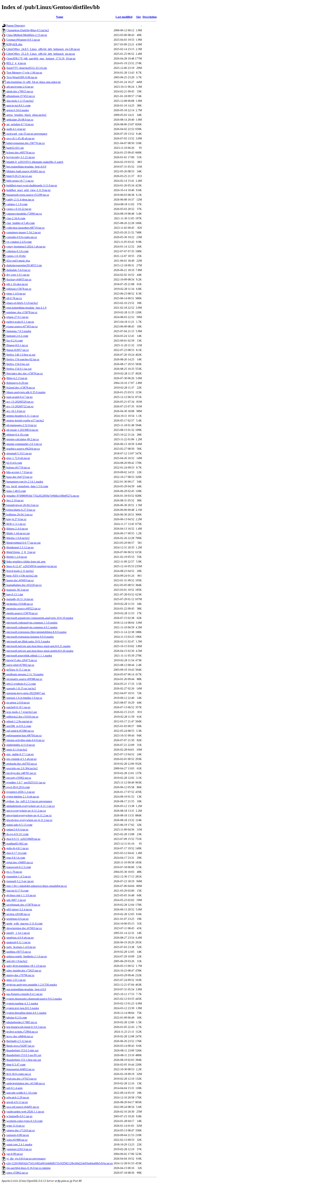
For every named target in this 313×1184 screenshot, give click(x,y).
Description (150, 16)
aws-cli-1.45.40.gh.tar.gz (20, 138)
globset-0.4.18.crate (17, 434)
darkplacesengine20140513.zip (24, 265)
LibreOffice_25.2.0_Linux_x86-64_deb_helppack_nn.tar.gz (40, 53)
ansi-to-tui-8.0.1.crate (18, 105)
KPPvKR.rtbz (14, 44)
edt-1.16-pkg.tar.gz (17, 284)
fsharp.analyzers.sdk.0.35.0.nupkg (25, 392)
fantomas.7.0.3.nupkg (18, 331)
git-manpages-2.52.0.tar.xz (21, 425)
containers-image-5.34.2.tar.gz (23, 232)
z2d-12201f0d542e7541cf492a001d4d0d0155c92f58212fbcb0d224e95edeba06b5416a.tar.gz (59, 1163)
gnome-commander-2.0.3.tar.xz (24, 444)
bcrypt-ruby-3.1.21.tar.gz (20, 157)
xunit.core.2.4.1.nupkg (19, 1144)
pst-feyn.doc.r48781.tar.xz (21, 773)
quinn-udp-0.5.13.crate (19, 824)
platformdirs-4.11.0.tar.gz (20, 744)
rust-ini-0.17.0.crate (17, 890)
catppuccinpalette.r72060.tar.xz (24, 213)
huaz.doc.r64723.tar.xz (19, 476)
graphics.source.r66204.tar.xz (23, 448)
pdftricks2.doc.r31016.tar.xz (22, 716)
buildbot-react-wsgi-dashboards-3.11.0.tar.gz (31, 185)
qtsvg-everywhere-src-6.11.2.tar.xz (26, 810)
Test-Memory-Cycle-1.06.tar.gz (24, 72)
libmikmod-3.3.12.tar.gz (20, 547)
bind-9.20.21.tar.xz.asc (19, 176)
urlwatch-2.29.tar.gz (17, 1097)
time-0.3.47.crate (16, 1064)
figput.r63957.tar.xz (17, 350)
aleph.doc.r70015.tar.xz (19, 91)
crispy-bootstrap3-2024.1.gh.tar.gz (25, 246)
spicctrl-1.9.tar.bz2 (16, 961)
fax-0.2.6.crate (14, 340)
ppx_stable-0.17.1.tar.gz (20, 754)
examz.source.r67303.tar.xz (22, 326)
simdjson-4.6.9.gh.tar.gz (20, 937)
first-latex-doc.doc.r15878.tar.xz (24, 373)
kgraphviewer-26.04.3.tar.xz (22, 505)
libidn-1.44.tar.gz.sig (18, 533)
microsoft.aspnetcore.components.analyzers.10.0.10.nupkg (39, 617)
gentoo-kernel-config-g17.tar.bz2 (25, 420)
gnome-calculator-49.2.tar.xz (22, 439)
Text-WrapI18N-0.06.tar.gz (21, 77)
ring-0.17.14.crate (16, 853)
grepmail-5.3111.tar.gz (19, 453)
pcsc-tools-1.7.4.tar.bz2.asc (21, 712)
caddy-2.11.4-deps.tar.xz (20, 199)
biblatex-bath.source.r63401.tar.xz (25, 171)
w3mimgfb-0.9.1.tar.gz (19, 1116)
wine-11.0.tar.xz (15, 1125)
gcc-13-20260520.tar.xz (20, 401)
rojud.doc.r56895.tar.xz (19, 862)
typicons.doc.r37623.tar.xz (21, 1078)
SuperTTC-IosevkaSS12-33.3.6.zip (26, 67)
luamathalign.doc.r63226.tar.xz (24, 585)
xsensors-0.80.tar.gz (17, 1135)
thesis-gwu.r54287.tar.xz (20, 1045)
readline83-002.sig (17, 843)
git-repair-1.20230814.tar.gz (22, 429)
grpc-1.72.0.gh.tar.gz (18, 458)
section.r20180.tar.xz (18, 914)
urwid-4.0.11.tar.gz (17, 1102)
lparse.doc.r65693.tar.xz (20, 580)
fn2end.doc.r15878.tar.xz (20, 387)
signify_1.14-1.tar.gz (18, 932)
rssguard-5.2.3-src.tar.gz (20, 881)
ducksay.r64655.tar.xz (18, 279)
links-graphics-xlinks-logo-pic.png (25, 561)
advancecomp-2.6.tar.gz (20, 86)
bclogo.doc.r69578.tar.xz (20, 152)
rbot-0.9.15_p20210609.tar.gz (23, 838)
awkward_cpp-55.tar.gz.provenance (26, 133)
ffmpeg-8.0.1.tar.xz (17, 345)
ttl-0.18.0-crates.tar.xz (18, 1074)
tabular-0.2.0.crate (16, 1017)
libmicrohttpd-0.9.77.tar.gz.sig (23, 542)
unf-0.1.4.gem (14, 1088)
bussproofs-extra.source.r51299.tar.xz (27, 194)
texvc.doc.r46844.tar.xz (19, 1036)
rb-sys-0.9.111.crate (17, 834)
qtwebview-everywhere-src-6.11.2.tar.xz (29, 820)
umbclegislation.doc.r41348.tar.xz (25, 1083)
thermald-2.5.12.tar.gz (18, 1041)
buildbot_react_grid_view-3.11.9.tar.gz (28, 190)
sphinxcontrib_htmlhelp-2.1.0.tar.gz (26, 956)
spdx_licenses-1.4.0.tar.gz (21, 947)
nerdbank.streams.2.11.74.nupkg (24, 674)
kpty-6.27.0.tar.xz (16, 519)
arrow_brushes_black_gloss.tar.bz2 (26, 114)
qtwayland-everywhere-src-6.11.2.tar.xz (29, 815)
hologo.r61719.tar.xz (18, 467)
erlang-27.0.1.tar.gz (17, 317)
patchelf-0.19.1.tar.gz (18, 707)
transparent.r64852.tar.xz (20, 1069)
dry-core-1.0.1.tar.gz (18, 274)
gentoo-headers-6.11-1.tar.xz (22, 415)
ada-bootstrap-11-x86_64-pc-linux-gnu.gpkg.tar (33, 82)
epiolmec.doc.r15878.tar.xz (21, 312)
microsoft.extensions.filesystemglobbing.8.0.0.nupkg (36, 632)
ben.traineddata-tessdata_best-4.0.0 (26, 166)
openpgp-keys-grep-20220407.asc (25, 693)
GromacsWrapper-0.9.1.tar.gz (23, 39)
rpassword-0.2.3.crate (18, 867)
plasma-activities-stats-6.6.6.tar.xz (25, 740)
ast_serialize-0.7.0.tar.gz (20, 124)
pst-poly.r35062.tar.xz (18, 777)
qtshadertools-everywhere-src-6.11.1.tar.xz (30, 806)
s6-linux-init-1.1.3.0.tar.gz (21, 895)
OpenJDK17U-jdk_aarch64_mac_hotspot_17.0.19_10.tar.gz (41, 58)
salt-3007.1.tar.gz (16, 900)
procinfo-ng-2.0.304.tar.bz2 (22, 768)
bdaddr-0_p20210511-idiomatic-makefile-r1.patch (34, 161)
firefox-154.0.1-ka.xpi (19, 368)
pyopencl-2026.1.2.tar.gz (20, 791)
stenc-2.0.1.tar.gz (16, 979)
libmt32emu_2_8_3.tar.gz (21, 552)
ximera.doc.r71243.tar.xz (20, 1130)
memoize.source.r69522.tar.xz (23, 608)
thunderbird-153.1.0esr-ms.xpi (23, 1059)
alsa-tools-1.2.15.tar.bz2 (20, 100)
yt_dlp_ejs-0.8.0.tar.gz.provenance (26, 1158)
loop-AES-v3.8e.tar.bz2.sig (21, 575)
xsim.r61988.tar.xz (17, 1139)
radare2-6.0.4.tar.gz (17, 829)
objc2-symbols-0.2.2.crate (21, 683)
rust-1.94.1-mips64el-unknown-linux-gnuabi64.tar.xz (36, 885)
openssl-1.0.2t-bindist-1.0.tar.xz (24, 697)
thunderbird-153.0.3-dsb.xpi (22, 1050)
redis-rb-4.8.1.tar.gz (17, 848)
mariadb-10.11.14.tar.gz (19, 599)
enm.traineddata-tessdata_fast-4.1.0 (26, 307)
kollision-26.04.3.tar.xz (19, 514)
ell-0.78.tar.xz (14, 298)
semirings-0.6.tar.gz (17, 918)
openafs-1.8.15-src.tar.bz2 (21, 688)
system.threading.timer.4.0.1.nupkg (26, 1012)
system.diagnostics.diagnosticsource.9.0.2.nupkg (34, 998)
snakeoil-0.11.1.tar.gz (18, 942)
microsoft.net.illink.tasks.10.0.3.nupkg (28, 641)
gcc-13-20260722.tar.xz (20, 406)
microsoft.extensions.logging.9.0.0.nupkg (30, 636)
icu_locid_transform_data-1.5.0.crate (27, 486)
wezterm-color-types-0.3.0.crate (24, 1121)
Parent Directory (15, 25)
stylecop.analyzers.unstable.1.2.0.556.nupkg (31, 984)
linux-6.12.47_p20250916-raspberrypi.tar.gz (31, 566)
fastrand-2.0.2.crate (17, 335)
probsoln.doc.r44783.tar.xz (21, 763)
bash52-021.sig (15, 147)
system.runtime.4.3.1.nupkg (22, 1003)
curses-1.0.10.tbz (16, 255)
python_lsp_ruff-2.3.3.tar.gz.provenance (29, 801)
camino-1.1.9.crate (17, 204)
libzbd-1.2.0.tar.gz (16, 556)
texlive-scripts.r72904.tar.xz (22, 1031)
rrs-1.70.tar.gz (14, 871)
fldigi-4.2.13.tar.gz (16, 378)
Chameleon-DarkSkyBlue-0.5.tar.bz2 (27, 30)
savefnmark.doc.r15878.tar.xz (23, 904)
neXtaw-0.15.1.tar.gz (18, 669)
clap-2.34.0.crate (15, 218)
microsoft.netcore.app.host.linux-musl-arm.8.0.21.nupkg (38, 646)
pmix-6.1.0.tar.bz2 (16, 749)
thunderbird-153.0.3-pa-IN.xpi (23, 1055)
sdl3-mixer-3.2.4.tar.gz (19, 909)
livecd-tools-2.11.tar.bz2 (20, 570)
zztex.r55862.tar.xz (17, 1172)
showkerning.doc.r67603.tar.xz (24, 928)
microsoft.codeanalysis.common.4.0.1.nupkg (31, 627)
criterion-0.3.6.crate (17, 251)
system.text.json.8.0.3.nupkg (22, 1008)
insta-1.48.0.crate (16, 491)
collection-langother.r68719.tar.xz (25, 227)
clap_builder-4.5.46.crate (20, 223)
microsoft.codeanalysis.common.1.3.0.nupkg (31, 622)
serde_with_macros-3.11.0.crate (24, 923)
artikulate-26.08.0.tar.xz (19, 119)
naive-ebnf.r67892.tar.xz (20, 664)
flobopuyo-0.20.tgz (17, 382)
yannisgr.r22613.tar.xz (19, 1149)
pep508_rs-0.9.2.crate (18, 726)
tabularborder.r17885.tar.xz (21, 1022)
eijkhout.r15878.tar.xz (18, 288)
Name (59, 16)
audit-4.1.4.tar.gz (16, 129)
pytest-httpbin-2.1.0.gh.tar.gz (22, 796)
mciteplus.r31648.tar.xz (19, 603)
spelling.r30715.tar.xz (18, 951)
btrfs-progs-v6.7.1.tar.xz (20, 180)
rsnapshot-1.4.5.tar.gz (18, 876)
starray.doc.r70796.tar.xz (20, 975)
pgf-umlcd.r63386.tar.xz (20, 730)
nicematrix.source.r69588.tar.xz (24, 679)
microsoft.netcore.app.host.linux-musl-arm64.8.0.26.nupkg (39, 650)
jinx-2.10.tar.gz (15, 500)
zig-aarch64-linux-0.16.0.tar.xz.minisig (28, 1168)
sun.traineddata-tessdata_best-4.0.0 (26, 989)
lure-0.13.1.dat (14, 594)
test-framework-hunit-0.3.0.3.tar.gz (26, 1026)
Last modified (124, 16)
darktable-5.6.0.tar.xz (18, 270)
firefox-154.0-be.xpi (17, 364)
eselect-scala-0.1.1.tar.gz (20, 321)
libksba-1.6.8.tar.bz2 (18, 538)
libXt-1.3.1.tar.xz (16, 523)
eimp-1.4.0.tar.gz (16, 293)
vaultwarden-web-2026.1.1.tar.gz (25, 1111)
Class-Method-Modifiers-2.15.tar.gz (26, 35)
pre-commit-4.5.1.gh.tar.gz (21, 759)
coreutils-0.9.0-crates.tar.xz (21, 237)
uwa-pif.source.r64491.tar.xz (22, 1106)
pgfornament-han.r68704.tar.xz (24, 735)
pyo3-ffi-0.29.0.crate (18, 787)
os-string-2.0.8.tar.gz (18, 702)
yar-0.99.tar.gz (14, 1153)
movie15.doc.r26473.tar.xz (21, 660)
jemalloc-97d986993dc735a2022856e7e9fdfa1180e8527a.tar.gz (42, 495)
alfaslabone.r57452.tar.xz (20, 96)
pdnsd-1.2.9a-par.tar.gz (19, 721)
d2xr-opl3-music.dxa (18, 260)
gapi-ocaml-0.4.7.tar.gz (19, 397)
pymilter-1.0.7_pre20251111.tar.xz (25, 782)
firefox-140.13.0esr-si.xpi (20, 354)
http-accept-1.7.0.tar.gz (19, 472)
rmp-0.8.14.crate (15, 857)
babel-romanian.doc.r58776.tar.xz (25, 143)
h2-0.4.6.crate (14, 462)
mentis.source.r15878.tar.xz (22, 613)
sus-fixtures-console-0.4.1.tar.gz (24, 994)
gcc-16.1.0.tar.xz (15, 411)
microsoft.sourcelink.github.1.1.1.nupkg (29, 655)
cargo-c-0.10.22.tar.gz (18, 208)
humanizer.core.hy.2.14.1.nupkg (24, 481)
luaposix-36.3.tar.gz (17, 589)
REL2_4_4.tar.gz (16, 63)
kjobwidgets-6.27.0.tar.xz (20, 509)
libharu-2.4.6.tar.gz (17, 528)
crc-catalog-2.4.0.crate (19, 241)
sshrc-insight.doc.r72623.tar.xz (23, 970)
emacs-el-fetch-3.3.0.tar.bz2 (22, 302)
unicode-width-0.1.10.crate (21, 1092)
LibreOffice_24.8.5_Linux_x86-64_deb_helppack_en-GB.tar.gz (43, 49)
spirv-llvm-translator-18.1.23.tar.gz (26, 965)
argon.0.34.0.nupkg (17, 110)
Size (138, 16)
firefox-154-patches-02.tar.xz (22, 359)
